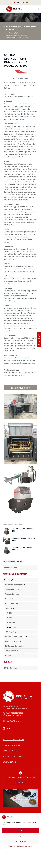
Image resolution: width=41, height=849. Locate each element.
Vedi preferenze (20, 841)
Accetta (20, 830)
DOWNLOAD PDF (22, 388)
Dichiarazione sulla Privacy (24, 846)
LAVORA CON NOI (10, 762)
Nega (20, 836)
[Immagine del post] (6, 531)
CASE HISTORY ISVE (11, 751)
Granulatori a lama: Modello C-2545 (23, 530)
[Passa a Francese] (23, 2)
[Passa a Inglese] (18, 2)
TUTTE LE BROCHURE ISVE (13, 740)
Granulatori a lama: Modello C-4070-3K (23, 549)
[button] (38, 817)
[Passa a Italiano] (14, 2)
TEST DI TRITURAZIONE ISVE (14, 756)
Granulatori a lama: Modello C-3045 (23, 539)
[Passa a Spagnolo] (27, 2)
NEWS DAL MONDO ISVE (12, 745)
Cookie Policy (12, 846)
